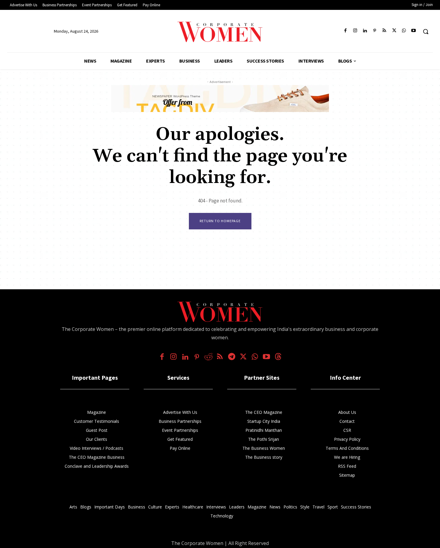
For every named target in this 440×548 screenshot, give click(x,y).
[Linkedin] (365, 31)
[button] (425, 31)
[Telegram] (231, 357)
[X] (394, 31)
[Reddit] (208, 357)
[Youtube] (413, 31)
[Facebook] (345, 31)
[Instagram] (355, 31)
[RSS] (384, 31)
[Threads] (278, 357)
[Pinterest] (374, 31)
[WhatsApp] (403, 31)
